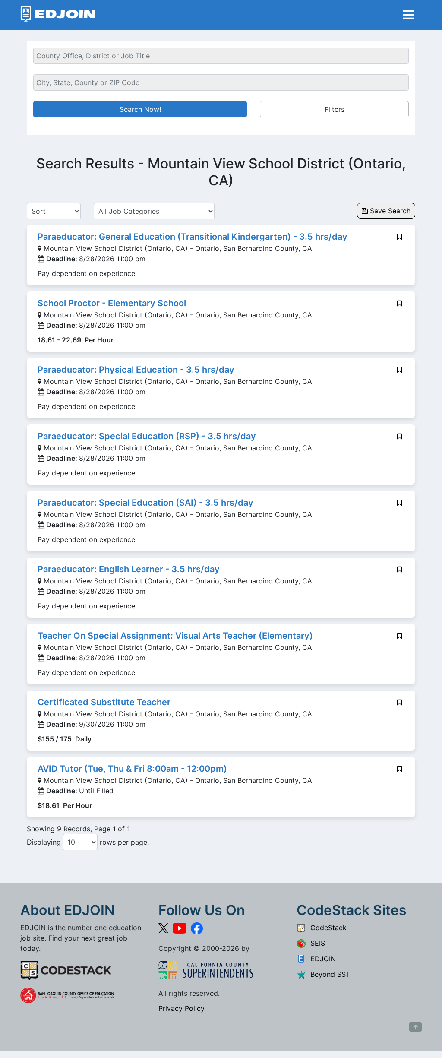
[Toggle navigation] (408, 15)
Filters (334, 109)
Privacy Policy (181, 1008)
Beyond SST (328, 974)
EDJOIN (321, 958)
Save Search (389, 210)
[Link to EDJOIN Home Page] (58, 14)
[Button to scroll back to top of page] (415, 1027)
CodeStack (326, 927)
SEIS (315, 943)
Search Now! (140, 109)
